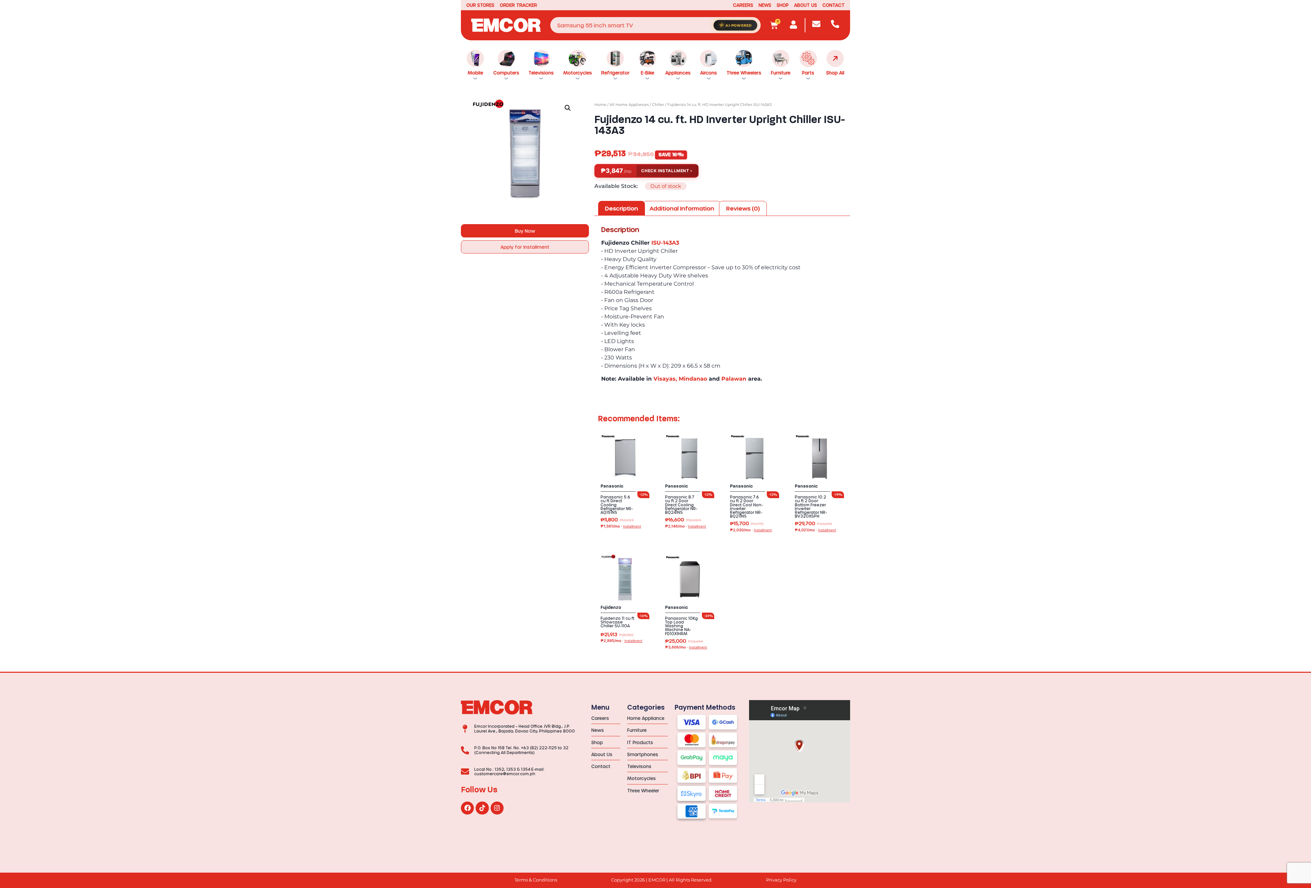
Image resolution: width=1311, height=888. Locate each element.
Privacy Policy (781, 880)
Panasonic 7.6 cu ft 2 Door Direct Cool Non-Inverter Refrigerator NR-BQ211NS (746, 506)
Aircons (708, 72)
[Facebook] (467, 808)
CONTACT (833, 5)
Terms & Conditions (535, 880)
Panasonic (612, 486)
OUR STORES (480, 5)
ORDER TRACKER (518, 5)
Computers (506, 72)
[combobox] (655, 25)
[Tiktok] (482, 808)
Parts (808, 72)
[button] (568, 108)
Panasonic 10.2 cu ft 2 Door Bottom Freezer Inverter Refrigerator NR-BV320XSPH (811, 506)
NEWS (765, 5)
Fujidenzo (611, 607)
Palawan (733, 378)
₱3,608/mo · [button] (686, 647)
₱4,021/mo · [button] (815, 530)
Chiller (658, 104)
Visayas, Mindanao (680, 378)
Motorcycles (577, 72)
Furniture (780, 72)
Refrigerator (615, 72)
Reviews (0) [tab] (743, 208)
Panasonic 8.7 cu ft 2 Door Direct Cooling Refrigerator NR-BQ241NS (681, 505)
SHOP (783, 5)
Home (600, 104)
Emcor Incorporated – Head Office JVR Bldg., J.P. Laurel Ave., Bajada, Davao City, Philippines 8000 (524, 728)
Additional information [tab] (682, 208)
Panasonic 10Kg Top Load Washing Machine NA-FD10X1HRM (681, 626)
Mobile (475, 72)
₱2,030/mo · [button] (751, 530)
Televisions (541, 72)
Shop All (835, 72)
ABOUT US (805, 5)
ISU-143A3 (665, 243)
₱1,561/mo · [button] (621, 526)
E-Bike (647, 72)
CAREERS (743, 5)
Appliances (678, 72)
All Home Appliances (629, 104)
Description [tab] (621, 208)
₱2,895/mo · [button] (622, 641)
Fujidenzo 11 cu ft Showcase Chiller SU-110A (617, 622)
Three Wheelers (744, 72)
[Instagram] (497, 808)
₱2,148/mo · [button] (685, 526)
